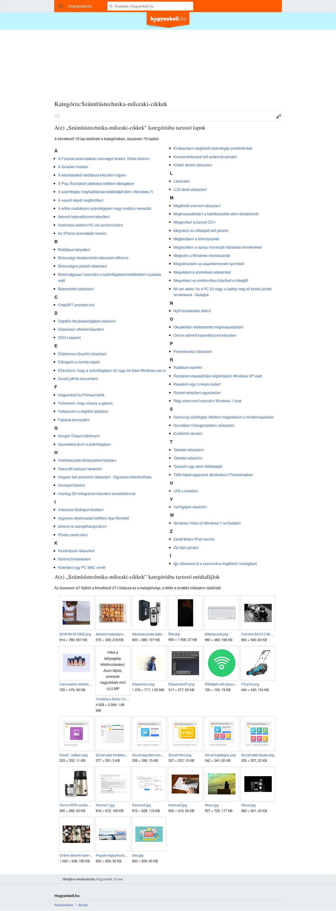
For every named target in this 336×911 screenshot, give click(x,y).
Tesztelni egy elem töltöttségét (197, 466)
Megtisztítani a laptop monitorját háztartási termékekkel (217, 247)
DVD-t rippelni (69, 337)
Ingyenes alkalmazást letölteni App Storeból (93, 518)
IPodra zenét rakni (73, 534)
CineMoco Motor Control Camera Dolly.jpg (112, 698)
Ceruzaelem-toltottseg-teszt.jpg (76, 684)
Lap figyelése (264, 116)
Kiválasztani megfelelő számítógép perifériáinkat (212, 148)
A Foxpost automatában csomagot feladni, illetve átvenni (103, 158)
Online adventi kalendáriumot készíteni (204, 335)
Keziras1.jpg (105, 804)
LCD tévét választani (190, 189)
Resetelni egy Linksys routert (196, 384)
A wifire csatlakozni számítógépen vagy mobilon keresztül (104, 208)
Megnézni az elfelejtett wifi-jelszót (200, 230)
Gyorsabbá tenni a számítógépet (84, 444)
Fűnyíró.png (250, 684)
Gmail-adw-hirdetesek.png (112, 754)
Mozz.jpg (212, 804)
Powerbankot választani (192, 351)
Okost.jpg (248, 804)
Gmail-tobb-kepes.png (257, 754)
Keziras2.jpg (141, 804)
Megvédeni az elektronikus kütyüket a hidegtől (210, 280)
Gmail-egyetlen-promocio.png (149, 754)
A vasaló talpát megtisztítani (80, 200)
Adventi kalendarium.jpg (112, 633)
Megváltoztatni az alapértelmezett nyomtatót (208, 263)
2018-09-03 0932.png (75, 633)
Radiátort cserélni (187, 367)
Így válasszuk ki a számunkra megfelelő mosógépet (215, 563)
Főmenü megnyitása (60, 6)
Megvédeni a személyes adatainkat (202, 272)
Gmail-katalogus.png (220, 754)
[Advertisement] (168, 62)
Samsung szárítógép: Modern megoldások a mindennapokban (223, 417)
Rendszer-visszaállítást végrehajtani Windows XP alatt (217, 375)
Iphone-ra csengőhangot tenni (82, 526)
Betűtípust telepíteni (74, 249)
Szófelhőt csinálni (187, 433)
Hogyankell (104, 878)
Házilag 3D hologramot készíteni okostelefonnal (97, 493)
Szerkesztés (279, 116)
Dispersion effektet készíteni (81, 329)
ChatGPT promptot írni (76, 304)
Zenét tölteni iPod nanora (193, 539)
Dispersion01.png (181, 684)
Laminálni (181, 181)
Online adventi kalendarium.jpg (76, 855)
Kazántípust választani (76, 550)
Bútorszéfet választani (76, 288)
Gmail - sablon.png (73, 754)
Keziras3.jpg (177, 804)
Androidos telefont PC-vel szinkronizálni (90, 225)
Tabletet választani (188, 449)
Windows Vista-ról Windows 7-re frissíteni (207, 523)
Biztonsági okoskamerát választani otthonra (93, 257)
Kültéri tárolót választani (192, 165)
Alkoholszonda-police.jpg (149, 633)
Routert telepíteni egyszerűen (197, 392)
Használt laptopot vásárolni (80, 468)
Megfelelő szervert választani (197, 205)
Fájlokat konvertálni (74, 419)
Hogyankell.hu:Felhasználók (81, 394)
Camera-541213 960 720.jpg (258, 633)
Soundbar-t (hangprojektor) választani (203, 425)
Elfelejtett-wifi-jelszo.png (221, 684)
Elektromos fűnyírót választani (82, 353)
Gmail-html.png (179, 754)
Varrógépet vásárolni (190, 506)
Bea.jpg (174, 633)
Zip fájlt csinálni (186, 547)
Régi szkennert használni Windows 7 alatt (207, 400)
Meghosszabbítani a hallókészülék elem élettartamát (215, 213)
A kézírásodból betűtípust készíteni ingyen (92, 175)
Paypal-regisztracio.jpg (112, 855)
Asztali (83, 905)
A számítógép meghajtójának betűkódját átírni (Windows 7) (105, 191)
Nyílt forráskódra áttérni (192, 310)
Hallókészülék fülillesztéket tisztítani (87, 460)
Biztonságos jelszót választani (82, 266)
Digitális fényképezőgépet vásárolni (87, 321)
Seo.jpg (137, 855)
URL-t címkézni (185, 490)
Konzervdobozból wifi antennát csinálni (205, 156)
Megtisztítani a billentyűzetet (196, 238)
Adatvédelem (63, 905)
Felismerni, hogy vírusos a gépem (85, 403)
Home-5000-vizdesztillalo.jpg (76, 804)
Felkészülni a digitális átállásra (83, 411)
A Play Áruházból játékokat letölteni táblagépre (96, 183)
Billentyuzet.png (216, 633)
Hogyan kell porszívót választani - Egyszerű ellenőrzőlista (104, 476)
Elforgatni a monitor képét (78, 362)
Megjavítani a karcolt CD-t (194, 222)
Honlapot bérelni (71, 485)
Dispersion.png (143, 684)
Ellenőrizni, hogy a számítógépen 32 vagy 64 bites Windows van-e (111, 370)
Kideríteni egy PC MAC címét (81, 567)
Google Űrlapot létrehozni (79, 435)
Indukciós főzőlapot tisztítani (81, 509)
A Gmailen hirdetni (73, 166)
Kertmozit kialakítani (74, 559)
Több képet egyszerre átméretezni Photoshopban (213, 474)
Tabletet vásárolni (187, 458)
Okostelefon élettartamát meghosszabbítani (208, 327)
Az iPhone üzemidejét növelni (82, 233)
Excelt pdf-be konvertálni (78, 378)
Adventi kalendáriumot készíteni (84, 216)
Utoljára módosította (79, 879)
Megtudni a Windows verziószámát (201, 255)
